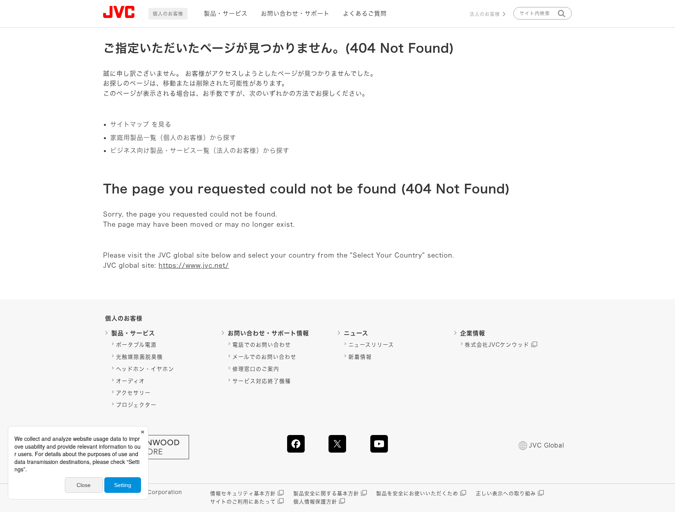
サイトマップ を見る (140, 124)
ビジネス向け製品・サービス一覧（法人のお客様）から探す (199, 150)
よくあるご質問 (365, 13)
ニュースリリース (371, 344)
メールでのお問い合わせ (264, 357)
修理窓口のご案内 (255, 369)
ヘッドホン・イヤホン (145, 369)
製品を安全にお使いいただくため (417, 493)
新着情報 (360, 357)
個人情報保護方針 (315, 501)
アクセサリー (133, 393)
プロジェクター (136, 405)
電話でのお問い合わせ (261, 344)
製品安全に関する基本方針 (326, 493)
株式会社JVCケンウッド (497, 344)
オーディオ (130, 381)
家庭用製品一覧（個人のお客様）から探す (173, 137)
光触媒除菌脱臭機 (139, 357)
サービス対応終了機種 (261, 381)
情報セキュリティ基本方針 (243, 493)
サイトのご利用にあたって (243, 501)
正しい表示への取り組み (506, 493)
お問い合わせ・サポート (295, 13)
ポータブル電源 (136, 344)
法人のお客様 (485, 14)
